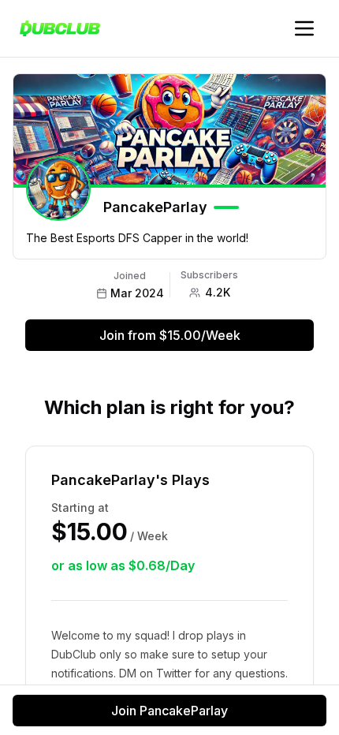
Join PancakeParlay (169, 710)
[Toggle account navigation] (304, 28)
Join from (169, 335)
